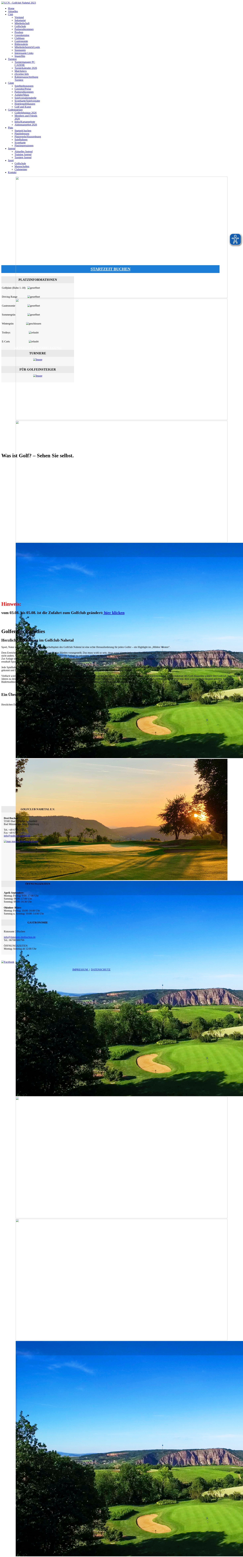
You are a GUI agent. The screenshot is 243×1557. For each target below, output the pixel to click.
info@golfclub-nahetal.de (17, 835)
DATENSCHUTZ (100, 969)
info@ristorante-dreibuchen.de (20, 937)
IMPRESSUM (80, 969)
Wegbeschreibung (28, 841)
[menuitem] (11, 8)
